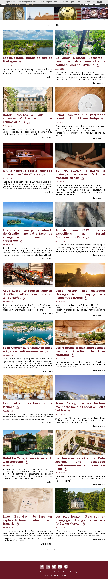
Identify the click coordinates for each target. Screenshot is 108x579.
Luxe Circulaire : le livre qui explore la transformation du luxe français (28, 520)
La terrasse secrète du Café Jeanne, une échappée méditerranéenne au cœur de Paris (80, 463)
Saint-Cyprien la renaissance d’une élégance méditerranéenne (28, 349)
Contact (61, 572)
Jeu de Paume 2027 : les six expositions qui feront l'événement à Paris (80, 233)
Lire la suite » (47, 77)
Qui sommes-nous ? (47, 572)
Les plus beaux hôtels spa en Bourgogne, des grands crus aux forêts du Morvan (80, 520)
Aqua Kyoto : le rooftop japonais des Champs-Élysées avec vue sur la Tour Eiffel (28, 294)
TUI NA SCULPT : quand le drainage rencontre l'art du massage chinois (80, 174)
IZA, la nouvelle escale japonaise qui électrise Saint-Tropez (28, 172)
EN (86, 4)
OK (99, 2)
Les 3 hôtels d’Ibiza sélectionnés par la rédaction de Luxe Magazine (80, 351)
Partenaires (32, 572)
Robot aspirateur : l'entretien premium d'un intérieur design (80, 116)
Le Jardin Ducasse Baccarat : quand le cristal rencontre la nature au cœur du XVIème (80, 61)
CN (91, 4)
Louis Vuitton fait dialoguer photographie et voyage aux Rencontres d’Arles (80, 294)
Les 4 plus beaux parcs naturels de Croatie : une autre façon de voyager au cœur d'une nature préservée (28, 235)
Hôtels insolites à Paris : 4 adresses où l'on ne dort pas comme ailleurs (28, 118)
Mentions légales (73, 572)
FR (82, 4)
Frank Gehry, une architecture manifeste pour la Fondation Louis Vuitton (80, 407)
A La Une (54, 25)
